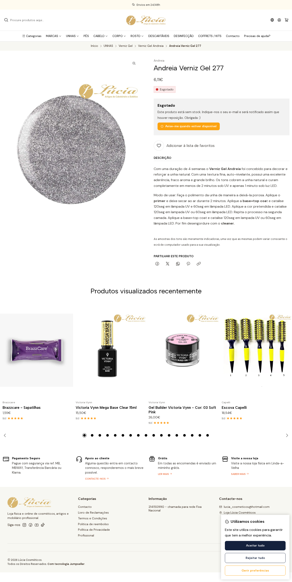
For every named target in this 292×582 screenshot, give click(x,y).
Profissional (86, 535)
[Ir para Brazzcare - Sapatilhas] (36, 350)
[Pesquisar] (6, 20)
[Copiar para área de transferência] (198, 264)
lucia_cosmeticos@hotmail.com (247, 507)
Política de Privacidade (94, 530)
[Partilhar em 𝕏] (167, 264)
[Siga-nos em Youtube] (37, 525)
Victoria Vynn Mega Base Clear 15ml (106, 407)
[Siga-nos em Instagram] (24, 525)
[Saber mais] (256, 468)
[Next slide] (286, 435)
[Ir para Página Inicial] (145, 20)
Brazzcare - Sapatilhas (22, 407)
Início (94, 45)
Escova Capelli (234, 407)
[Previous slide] (6, 435)
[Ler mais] (183, 468)
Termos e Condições (92, 518)
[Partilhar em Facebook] (157, 264)
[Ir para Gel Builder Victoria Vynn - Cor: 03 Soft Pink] (182, 350)
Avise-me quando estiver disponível (191, 126)
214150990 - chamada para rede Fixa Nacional (175, 509)
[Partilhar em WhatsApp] (177, 264)
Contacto (85, 507)
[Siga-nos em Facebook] (30, 525)
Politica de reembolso (93, 524)
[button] (31, 36)
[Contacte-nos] (110, 468)
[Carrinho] (286, 20)
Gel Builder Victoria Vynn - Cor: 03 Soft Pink (182, 409)
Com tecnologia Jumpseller (66, 564)
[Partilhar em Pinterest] (188, 264)
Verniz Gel (126, 45)
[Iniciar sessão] (279, 20)
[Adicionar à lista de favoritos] (68, 350)
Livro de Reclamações (93, 512)
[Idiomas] (272, 20)
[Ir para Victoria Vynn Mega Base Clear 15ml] (109, 350)
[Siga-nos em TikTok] (43, 525)
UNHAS (108, 45)
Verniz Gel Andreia (151, 45)
